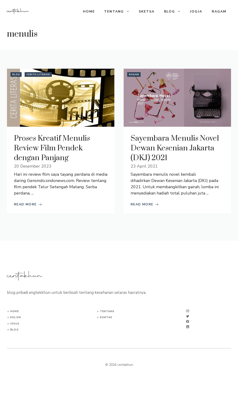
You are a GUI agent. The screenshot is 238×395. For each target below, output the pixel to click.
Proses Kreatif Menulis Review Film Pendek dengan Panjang (52, 148)
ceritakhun (18, 11)
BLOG (169, 11)
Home (89, 11)
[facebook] (187, 321)
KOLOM (15, 317)
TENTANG (114, 11)
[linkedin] (187, 326)
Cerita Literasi (38, 74)
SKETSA (147, 11)
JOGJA (196, 11)
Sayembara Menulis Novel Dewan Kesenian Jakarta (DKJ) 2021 (175, 148)
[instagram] (187, 311)
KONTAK (106, 317)
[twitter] (187, 316)
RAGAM (219, 11)
